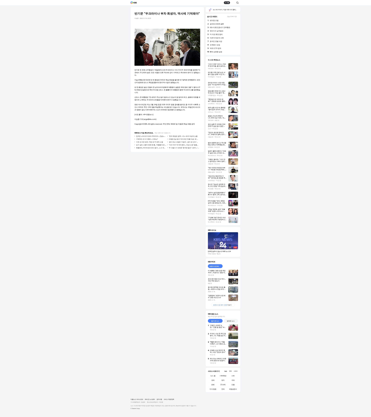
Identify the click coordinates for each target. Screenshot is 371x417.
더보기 (222, 305)
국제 (233, 380)
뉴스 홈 (212, 376)
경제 (212, 380)
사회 (233, 376)
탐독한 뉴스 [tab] (231, 321)
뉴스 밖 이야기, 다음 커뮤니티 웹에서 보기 (226, 10)
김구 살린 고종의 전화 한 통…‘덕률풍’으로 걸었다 (151, 145)
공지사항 (159, 399)
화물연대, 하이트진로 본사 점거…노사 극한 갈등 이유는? (151, 148)
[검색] (238, 2)
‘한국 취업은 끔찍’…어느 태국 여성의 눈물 (183, 136)
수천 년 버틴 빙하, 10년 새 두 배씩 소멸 (149, 142)
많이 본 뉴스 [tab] (215, 321)
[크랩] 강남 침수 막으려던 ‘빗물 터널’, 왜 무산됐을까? (184, 139)
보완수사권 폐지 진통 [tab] (216, 266)
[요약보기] (183, 23)
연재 (223, 389)
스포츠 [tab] (235, 371)
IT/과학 (222, 385)
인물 (233, 385)
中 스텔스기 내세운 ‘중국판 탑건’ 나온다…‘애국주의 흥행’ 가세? (184, 148)
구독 (227, 3)
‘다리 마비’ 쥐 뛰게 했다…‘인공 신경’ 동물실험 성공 (184, 145)
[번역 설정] (190, 23)
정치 (223, 380)
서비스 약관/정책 (169, 399)
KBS (135, 3)
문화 (212, 385)
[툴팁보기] (238, 17)
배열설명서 (233, 389)
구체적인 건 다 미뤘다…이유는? (147, 139)
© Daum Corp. (135, 408)
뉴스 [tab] (225, 371)
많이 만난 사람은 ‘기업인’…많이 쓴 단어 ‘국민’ (184, 142)
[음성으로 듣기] (187, 23)
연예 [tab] (230, 371)
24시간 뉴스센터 (150, 399)
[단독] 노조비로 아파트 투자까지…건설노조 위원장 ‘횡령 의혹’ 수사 (151, 136)
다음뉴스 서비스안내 (137, 399)
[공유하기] (233, 2)
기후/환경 (223, 376)
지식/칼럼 (213, 389)
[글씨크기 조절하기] (194, 23)
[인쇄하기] (198, 23)
